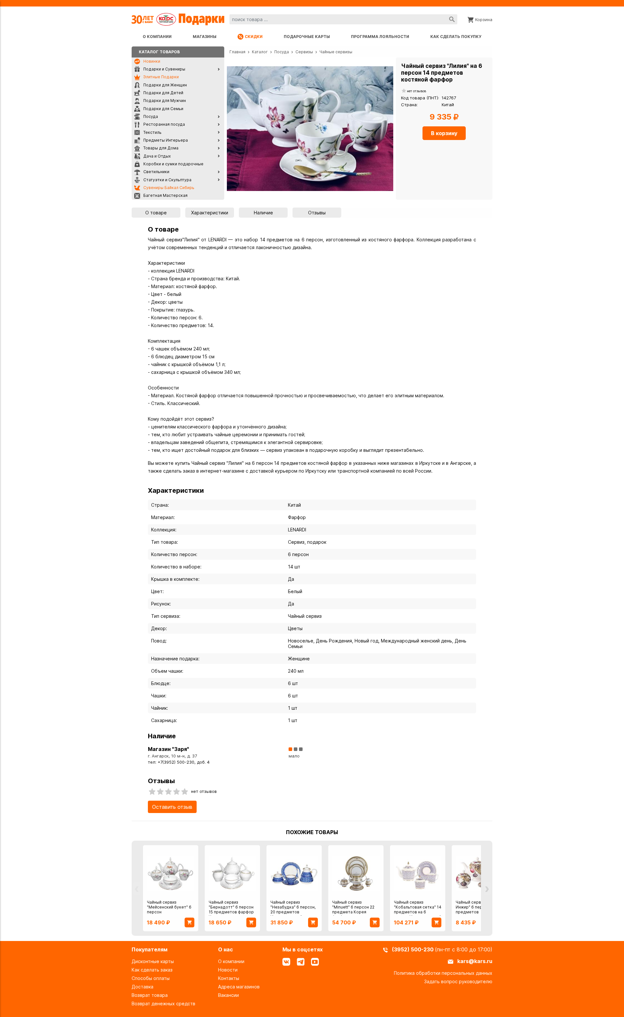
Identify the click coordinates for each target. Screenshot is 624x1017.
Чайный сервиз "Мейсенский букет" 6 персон (169, 907)
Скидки (254, 36)
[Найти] (452, 19)
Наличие (263, 212)
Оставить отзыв (172, 807)
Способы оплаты (151, 978)
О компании (157, 36)
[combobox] (343, 19)
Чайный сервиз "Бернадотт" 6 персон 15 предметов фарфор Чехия (231, 909)
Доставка (142, 986)
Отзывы (317, 212)
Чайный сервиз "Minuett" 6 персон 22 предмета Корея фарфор (353, 909)
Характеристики (209, 212)
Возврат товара (150, 995)
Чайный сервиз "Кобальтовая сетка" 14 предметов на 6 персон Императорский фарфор (417, 912)
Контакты (228, 978)
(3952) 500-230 (413, 949)
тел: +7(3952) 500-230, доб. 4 (179, 762)
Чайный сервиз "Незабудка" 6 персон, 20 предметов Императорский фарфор (293, 912)
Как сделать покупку (455, 36)
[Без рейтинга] (404, 91)
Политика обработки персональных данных (443, 973)
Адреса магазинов (239, 986)
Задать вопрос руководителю (458, 981)
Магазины (204, 36)
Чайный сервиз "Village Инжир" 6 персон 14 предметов (478, 907)
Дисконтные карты (153, 961)
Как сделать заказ (152, 970)
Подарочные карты (307, 36)
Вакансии (228, 995)
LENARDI (297, 529)
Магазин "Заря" (168, 749)
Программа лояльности (380, 36)
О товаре (156, 212)
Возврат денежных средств (163, 1003)
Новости (228, 970)
